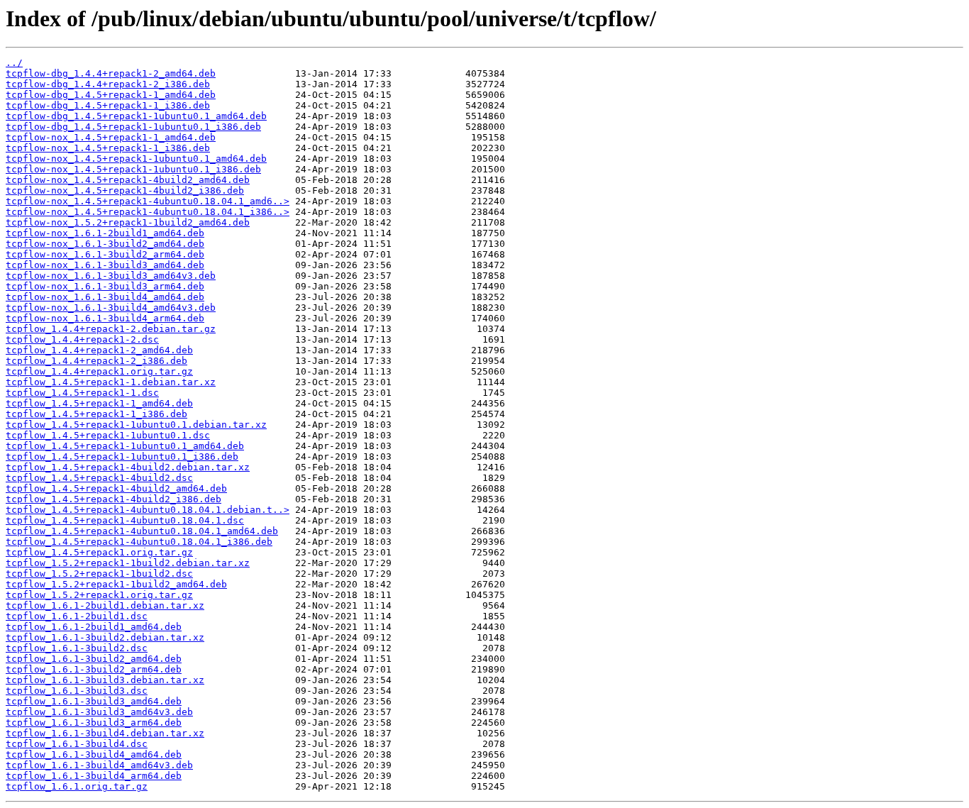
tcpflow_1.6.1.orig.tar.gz (77, 786)
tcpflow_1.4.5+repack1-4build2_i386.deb (113, 499)
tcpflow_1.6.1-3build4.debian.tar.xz (105, 733)
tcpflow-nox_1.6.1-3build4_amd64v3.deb (111, 307)
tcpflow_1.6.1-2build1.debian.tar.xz (105, 605)
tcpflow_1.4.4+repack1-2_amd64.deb (99, 350)
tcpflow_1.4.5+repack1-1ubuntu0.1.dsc (108, 435)
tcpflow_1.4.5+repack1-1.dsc (82, 392)
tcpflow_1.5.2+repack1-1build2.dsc (99, 573)
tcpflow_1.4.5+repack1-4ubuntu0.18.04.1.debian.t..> (147, 509)
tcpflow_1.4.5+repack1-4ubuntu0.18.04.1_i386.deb (139, 541)
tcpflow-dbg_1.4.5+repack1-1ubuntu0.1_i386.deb (133, 126)
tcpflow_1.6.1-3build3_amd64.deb (94, 701)
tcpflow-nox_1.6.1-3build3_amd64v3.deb (111, 275)
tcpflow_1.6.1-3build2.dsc (77, 648)
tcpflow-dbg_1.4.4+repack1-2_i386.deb (108, 84)
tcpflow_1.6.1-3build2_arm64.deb (94, 669)
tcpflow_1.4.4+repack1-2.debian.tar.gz (111, 328)
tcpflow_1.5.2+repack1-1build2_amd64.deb (116, 584)
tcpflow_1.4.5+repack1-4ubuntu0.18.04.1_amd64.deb (142, 531)
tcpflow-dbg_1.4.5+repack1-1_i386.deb (108, 105)
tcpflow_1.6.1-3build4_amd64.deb (94, 754)
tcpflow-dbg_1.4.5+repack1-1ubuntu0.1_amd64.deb (136, 116)
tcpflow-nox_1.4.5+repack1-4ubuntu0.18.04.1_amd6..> (147, 201)
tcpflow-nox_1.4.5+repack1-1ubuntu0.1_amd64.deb (136, 158)
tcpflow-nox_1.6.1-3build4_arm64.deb (105, 318)
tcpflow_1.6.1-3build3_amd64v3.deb (99, 712)
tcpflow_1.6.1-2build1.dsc (77, 616)
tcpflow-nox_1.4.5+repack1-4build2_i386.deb (125, 190)
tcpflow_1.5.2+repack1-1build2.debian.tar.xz (128, 563)
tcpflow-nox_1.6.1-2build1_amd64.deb (105, 233)
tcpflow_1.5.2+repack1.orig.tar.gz (99, 595)
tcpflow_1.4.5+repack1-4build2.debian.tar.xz (128, 467)
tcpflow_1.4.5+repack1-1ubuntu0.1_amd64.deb (125, 446)
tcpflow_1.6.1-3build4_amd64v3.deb (99, 765)
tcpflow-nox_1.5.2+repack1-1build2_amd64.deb (128, 222)
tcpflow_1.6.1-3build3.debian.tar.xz (105, 680)
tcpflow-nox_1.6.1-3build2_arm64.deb (105, 254)
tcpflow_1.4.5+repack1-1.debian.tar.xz (111, 382)
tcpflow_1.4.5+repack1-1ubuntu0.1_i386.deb (122, 456)
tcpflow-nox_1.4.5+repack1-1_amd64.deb (111, 137)
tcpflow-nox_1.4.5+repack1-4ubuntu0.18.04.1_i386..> (147, 211)
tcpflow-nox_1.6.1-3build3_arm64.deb (105, 286)
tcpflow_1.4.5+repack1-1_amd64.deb (99, 403)
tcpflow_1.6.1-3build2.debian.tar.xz (105, 637)
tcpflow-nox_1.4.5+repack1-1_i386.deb (108, 148)
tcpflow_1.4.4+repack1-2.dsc (82, 339)
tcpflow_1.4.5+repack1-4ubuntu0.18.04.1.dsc (125, 520)
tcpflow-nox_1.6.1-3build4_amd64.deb (105, 297)
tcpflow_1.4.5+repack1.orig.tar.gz (99, 552)
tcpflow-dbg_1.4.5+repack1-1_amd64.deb (111, 94)
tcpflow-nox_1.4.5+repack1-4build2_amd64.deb (128, 180)
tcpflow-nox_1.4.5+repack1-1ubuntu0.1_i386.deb (133, 169)
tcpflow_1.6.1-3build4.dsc (77, 743)
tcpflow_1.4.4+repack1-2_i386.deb (96, 360)
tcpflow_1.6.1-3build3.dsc (77, 690)
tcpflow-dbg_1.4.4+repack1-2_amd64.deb (111, 73)
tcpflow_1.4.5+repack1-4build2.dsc (99, 477)
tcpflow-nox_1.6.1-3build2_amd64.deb (105, 243)
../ (14, 62)
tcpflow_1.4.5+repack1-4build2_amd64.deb (116, 488)
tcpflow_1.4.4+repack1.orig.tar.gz (99, 371)
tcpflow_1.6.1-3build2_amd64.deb (94, 658)
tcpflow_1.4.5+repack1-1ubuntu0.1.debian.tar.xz (136, 424)
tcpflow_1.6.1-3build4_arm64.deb (94, 775)
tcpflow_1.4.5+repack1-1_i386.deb (96, 414)
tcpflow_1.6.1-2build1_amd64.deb (94, 626)
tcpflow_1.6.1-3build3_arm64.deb (94, 722)
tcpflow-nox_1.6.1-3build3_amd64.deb (105, 265)
